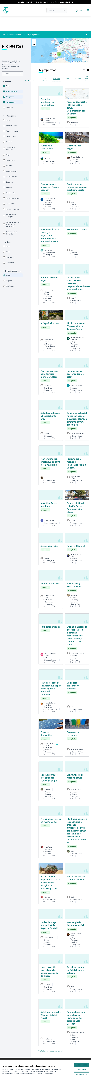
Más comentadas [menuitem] (67, 80)
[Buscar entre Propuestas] (21, 73)
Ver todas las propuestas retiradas (51, 1051)
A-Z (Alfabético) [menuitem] (46, 80)
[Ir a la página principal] (17, 10)
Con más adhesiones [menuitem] (56, 80)
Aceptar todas (81, 1065)
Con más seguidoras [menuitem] (78, 80)
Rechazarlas (81, 1069)
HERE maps (85, 61)
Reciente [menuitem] (37, 81)
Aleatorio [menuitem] (28, 81)
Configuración (81, 1074)
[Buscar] (64, 10)
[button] (7, 81)
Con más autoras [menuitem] (86, 79)
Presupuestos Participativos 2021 (15, 34)
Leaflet (75, 61)
